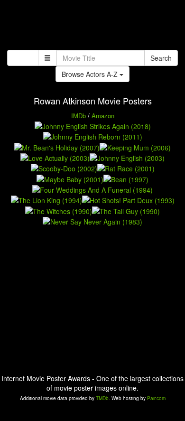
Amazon (103, 115)
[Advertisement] (92, 26)
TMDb (102, 398)
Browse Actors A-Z (91, 74)
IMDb (78, 115)
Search (161, 58)
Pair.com (156, 398)
